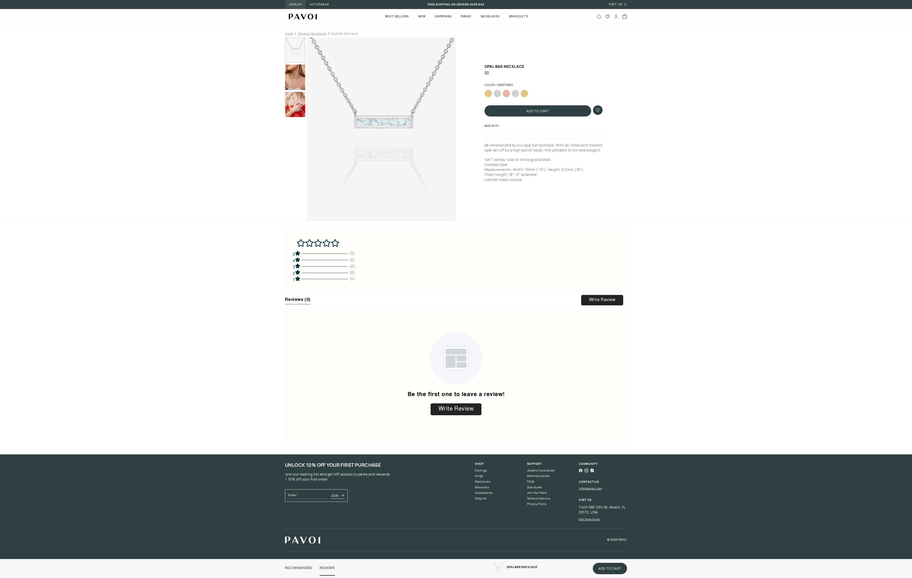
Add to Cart (537, 111)
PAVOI (622, 540)
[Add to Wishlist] (598, 110)
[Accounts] (616, 16)
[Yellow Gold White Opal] (488, 93)
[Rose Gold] (506, 93)
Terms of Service (539, 498)
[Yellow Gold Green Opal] (524, 93)
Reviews (327, 567)
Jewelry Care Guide (541, 470)
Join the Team (537, 493)
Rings (479, 476)
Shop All (481, 498)
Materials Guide (538, 476)
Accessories (484, 493)
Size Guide (534, 487)
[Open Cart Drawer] (624, 16)
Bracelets (482, 487)
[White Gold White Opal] (497, 93)
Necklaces (482, 482)
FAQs (530, 482)
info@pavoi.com (590, 488)
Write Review (602, 300)
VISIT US (615, 4)
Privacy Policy (537, 504)
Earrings (481, 470)
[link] (498, 568)
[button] (381, 130)
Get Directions (589, 519)
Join (334, 495)
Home (289, 34)
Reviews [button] (297, 300)
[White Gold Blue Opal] (515, 93)
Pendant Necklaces (312, 34)
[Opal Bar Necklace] (301, 16)
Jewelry (295, 4)
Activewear (319, 4)
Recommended (298, 567)
